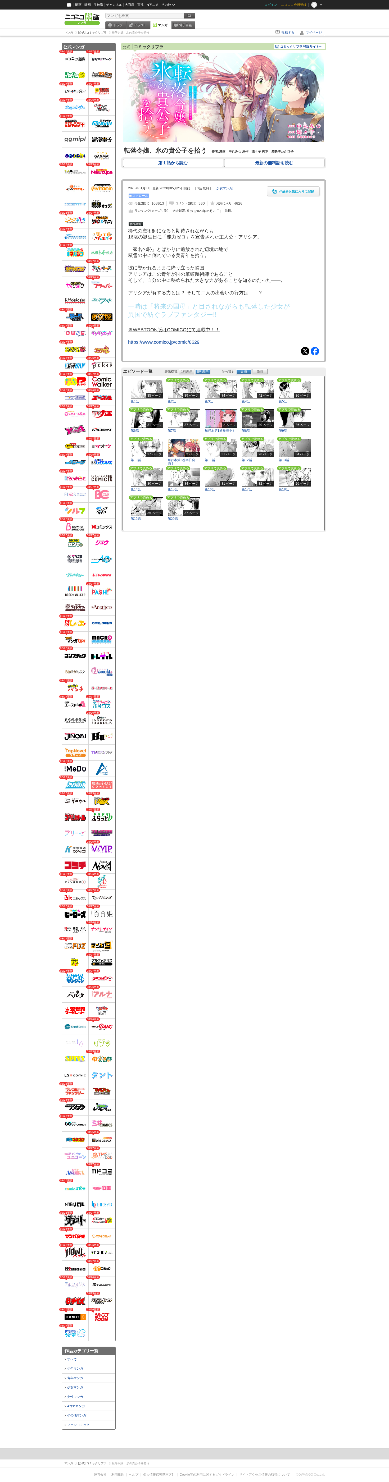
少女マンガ (75, 1387)
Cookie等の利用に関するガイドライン (207, 1474)
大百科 (129, 4)
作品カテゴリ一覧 (81, 1350)
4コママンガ (76, 1406)
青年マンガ (75, 1378)
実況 (140, 4)
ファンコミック (78, 1425)
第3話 (209, 401)
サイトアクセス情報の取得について (264, 1474)
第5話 (283, 401)
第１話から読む (173, 162)
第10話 (136, 460)
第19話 (136, 519)
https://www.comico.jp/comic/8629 (164, 342)
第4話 (246, 401)
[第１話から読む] (223, 141)
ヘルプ (133, 1474)
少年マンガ (75, 1368)
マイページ (314, 32)
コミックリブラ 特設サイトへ (301, 46)
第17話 (247, 489)
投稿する (288, 32)
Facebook (315, 351)
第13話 (284, 460)
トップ (118, 25)
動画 (78, 4)
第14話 (136, 489)
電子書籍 (185, 25)
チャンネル (114, 4)
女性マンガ (75, 1397)
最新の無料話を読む (274, 162)
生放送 (98, 4)
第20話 (173, 519)
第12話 (247, 460)
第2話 (172, 401)
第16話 (210, 489)
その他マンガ (76, 1415)
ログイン (270, 4)
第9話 (283, 431)
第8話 (246, 431)
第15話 (173, 489)
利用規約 (117, 1474)
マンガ (163, 25)
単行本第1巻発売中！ (220, 431)
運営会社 (100, 1474)
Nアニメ (153, 4)
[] (224, 188)
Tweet (305, 351)
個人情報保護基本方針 (159, 1474)
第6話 (135, 431)
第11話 (210, 460)
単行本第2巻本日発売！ (181, 461)
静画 (87, 4)
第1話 (135, 401)
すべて (72, 1359)
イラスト (140, 25)
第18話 (284, 489)
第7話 (172, 431)
